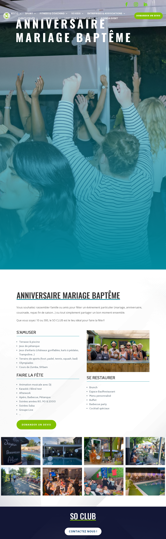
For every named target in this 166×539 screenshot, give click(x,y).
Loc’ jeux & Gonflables (79, 18)
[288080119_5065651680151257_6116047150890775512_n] (145, 463)
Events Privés (26, 18)
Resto (14, 13)
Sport (29, 13)
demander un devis (36, 424)
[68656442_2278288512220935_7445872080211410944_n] (62, 494)
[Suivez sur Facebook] (127, 4)
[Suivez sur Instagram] (136, 4)
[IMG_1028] (21, 463)
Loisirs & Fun (50, 18)
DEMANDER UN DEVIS (148, 15)
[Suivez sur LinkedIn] (145, 4)
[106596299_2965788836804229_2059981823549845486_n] (104, 463)
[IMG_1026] (62, 463)
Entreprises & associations (104, 13)
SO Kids (76, 13)
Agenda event (109, 18)
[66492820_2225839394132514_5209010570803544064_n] (145, 494)
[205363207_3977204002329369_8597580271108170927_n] (104, 494)
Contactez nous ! (83, 531)
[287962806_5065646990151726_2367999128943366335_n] (21, 494)
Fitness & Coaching (52, 13)
